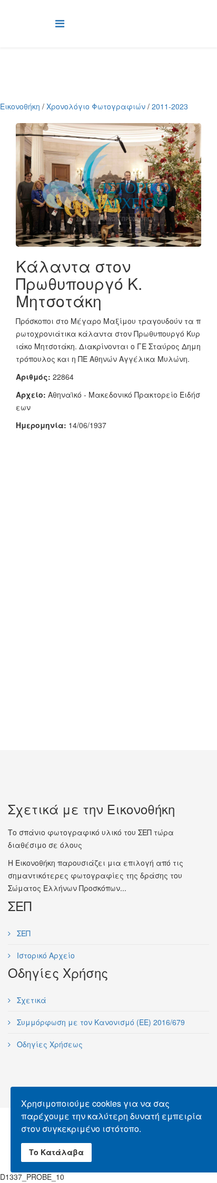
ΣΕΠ (23, 933)
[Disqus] (108, 562)
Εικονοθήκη (20, 106)
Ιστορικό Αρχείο (45, 955)
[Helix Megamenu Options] (59, 23)
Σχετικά (30, 1000)
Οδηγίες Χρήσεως (49, 1044)
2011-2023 (170, 106)
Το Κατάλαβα (56, 1152)
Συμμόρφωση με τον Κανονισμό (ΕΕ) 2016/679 (100, 1022)
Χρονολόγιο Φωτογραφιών (95, 106)
